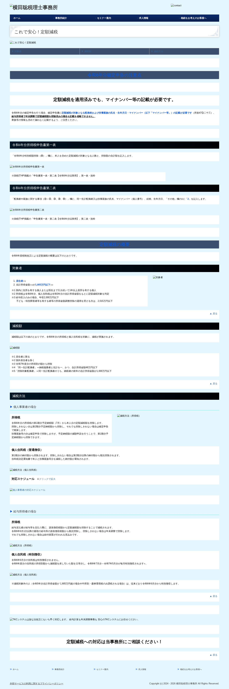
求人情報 (143, 18)
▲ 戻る (213, 313)
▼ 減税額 (86, 51)
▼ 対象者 (16, 51)
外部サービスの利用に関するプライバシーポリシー (36, 683)
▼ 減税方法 (157, 51)
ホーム (16, 18)
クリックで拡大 (47, 479)
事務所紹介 (61, 18)
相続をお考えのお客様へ (193, 18)
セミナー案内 (104, 18)
